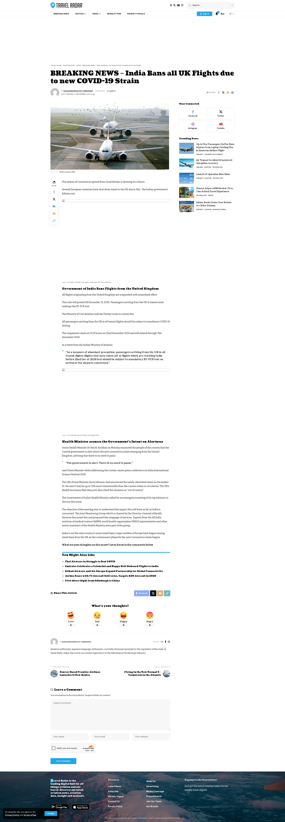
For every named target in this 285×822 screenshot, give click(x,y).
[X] (174, 5)
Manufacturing (219, 209)
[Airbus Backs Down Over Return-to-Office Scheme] (186, 206)
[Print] (232, 92)
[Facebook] (171, 5)
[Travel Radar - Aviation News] (66, 5)
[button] (51, 813)
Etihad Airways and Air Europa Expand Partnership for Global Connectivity (114, 571)
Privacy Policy (12, 815)
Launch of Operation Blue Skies (213, 174)
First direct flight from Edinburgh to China (92, 580)
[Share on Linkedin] (54, 206)
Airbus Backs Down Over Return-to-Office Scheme (214, 204)
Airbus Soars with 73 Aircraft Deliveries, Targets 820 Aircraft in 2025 (110, 576)
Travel (210, 195)
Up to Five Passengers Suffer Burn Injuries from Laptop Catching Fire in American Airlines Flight (215, 147)
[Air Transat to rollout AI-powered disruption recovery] (186, 164)
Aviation (207, 167)
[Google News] (178, 5)
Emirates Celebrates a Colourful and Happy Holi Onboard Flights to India (112, 566)
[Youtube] (221, 126)
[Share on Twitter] (223, 92)
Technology (217, 167)
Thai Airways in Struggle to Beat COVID (90, 561)
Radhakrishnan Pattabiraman (78, 91)
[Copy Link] (54, 220)
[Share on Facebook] (219, 92)
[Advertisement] (142, 39)
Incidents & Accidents (214, 154)
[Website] (161, 642)
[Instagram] (182, 5)
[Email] (228, 92)
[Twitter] (221, 114)
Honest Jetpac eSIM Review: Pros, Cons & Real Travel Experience (214, 190)
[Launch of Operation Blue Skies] (186, 178)
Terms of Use (30, 815)
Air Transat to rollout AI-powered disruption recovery (214, 162)
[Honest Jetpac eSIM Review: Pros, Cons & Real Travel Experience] (186, 192)
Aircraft (199, 154)
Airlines (199, 167)
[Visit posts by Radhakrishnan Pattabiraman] (54, 92)
